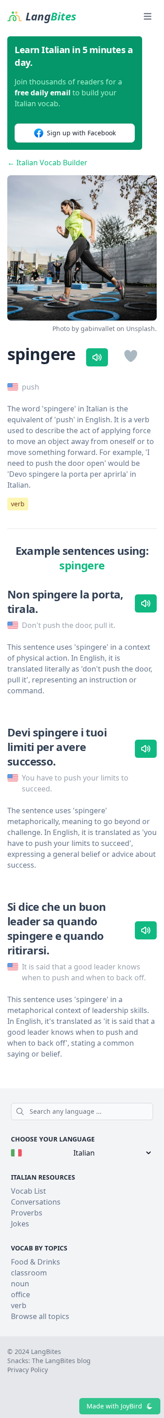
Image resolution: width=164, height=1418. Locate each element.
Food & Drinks (35, 1262)
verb (18, 503)
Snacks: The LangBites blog (49, 1360)
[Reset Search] (150, 1111)
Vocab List (28, 1191)
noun (20, 1284)
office (20, 1294)
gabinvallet (98, 328)
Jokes (20, 1224)
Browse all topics (40, 1316)
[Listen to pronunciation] (97, 357)
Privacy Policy (27, 1369)
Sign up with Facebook (81, 132)
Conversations (36, 1202)
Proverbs (26, 1213)
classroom (29, 1273)
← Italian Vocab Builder (47, 163)
